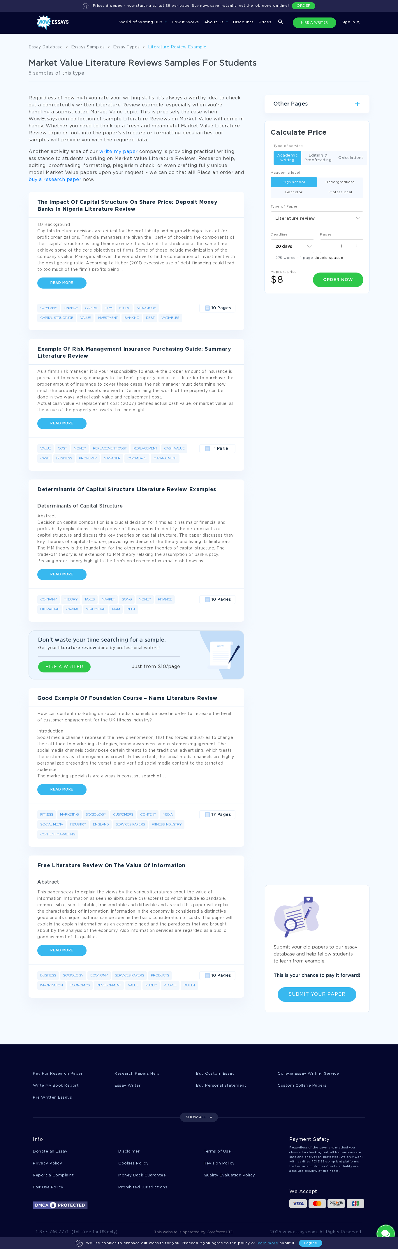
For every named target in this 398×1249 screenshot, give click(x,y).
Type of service (288, 145)
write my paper (118, 152)
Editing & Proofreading (318, 158)
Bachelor (294, 192)
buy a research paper (55, 180)
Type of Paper (284, 206)
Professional (340, 192)
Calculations (351, 157)
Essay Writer (127, 1085)
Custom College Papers (302, 1085)
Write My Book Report (56, 1085)
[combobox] (317, 218)
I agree (310, 1243)
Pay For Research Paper (57, 1073)
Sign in (348, 22)
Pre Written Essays (52, 1097)
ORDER (304, 5)
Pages (326, 234)
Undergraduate (340, 182)
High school (294, 182)
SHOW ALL (196, 1117)
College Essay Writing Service (308, 1073)
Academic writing (287, 158)
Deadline (279, 234)
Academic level (285, 172)
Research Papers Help (137, 1073)
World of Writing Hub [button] (141, 22)
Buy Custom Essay (215, 1073)
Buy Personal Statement (221, 1085)
